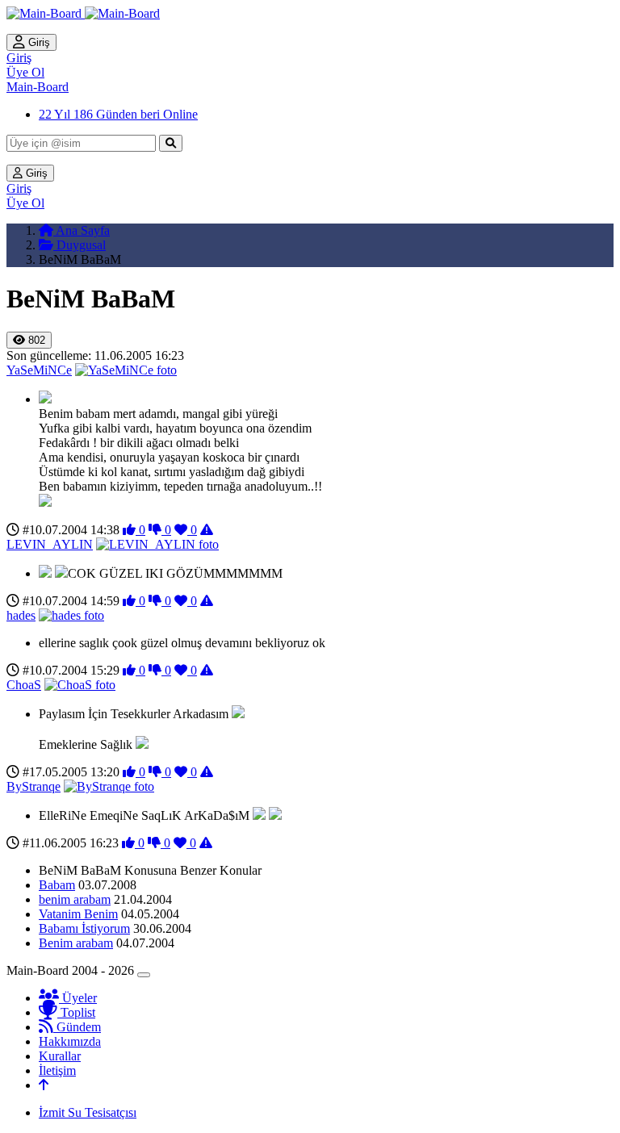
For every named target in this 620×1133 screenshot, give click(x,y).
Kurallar (60, 1056)
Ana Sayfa (81, 230)
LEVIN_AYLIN (49, 544)
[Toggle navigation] (143, 974)
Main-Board (37, 87)
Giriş (37, 42)
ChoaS (23, 685)
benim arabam (75, 899)
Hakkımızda (70, 1041)
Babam (57, 885)
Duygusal (79, 245)
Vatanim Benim (78, 914)
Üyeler (78, 998)
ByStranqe (33, 786)
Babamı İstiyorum (84, 928)
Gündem (77, 1027)
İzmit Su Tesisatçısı (87, 1112)
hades (21, 615)
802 (35, 340)
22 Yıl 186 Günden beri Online (118, 114)
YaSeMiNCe (39, 370)
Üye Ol (25, 72)
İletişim (57, 1070)
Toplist (76, 1012)
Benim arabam (76, 943)
